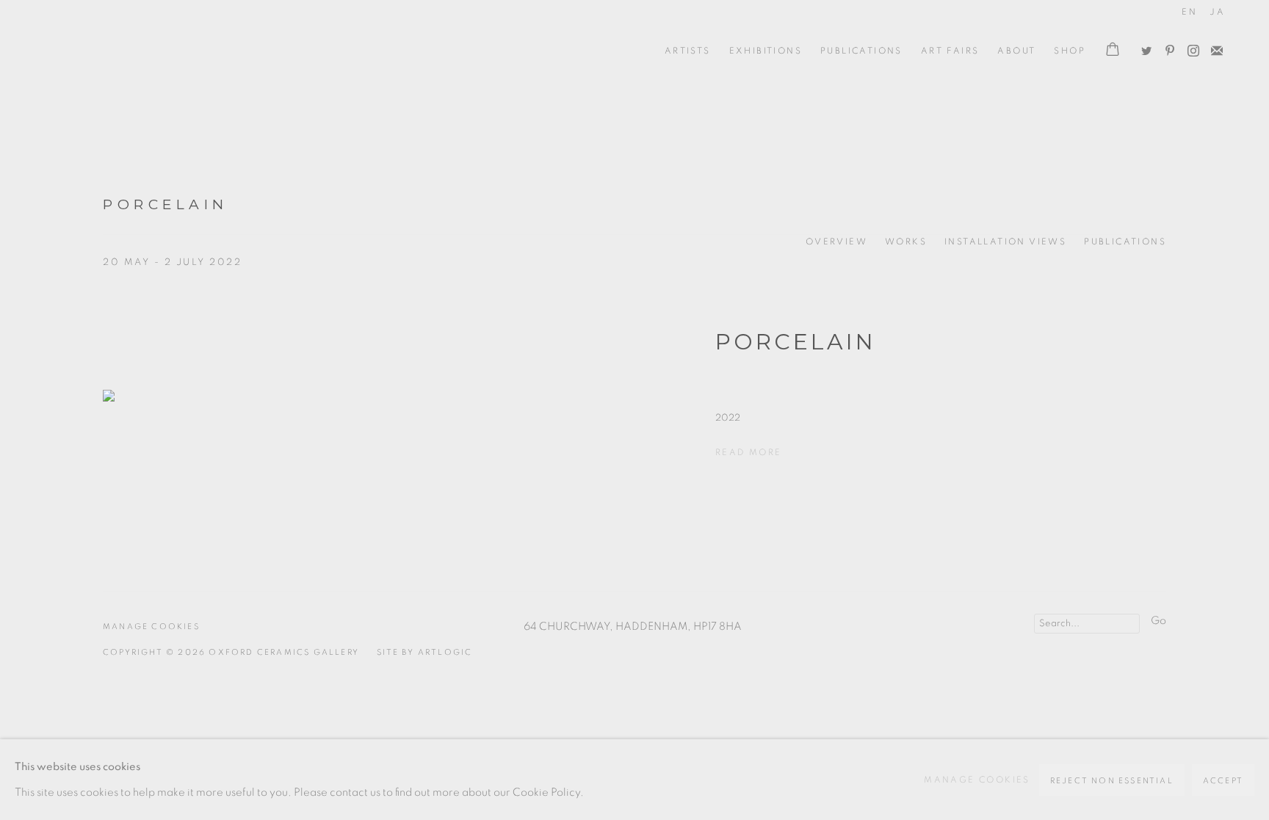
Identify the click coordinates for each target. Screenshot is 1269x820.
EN (1189, 11)
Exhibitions (765, 50)
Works (906, 241)
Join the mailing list (1213, 47)
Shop (1069, 50)
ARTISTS (688, 50)
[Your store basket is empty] (1112, 51)
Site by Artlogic (424, 652)
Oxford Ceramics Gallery (110, 51)
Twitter (1142, 47)
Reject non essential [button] (1112, 781)
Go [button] (1158, 620)
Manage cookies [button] (151, 627)
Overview (836, 241)
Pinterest (1166, 47)
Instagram (1189, 47)
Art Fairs (950, 50)
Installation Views (1005, 241)
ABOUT (1016, 50)
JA (1217, 11)
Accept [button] (1223, 781)
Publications (861, 50)
